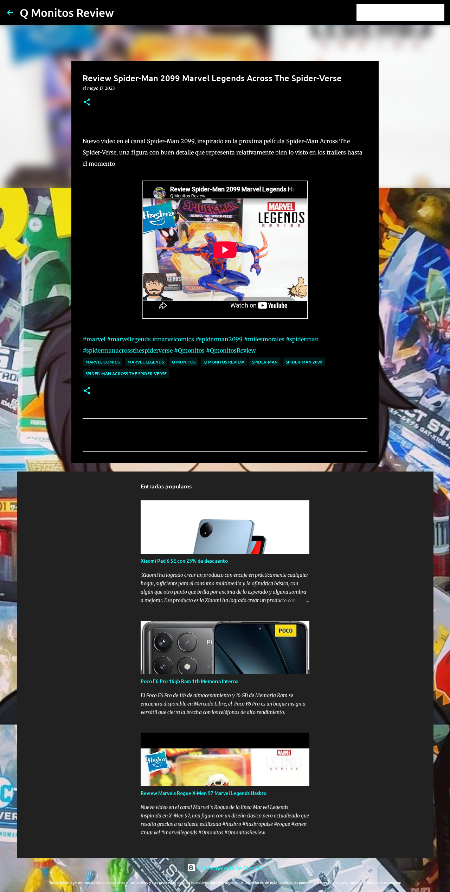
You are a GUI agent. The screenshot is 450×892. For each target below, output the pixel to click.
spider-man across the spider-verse (126, 374)
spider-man (265, 362)
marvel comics (102, 362)
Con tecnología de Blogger (229, 867)
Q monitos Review (224, 362)
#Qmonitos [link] (189, 350)
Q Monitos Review (67, 12)
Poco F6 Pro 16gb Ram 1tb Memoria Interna (189, 681)
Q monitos (183, 362)
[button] (87, 102)
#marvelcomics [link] (173, 339)
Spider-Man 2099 (304, 362)
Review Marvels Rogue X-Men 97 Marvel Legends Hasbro (203, 793)
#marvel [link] (94, 339)
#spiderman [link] (302, 339)
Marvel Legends (146, 362)
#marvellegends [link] (129, 339)
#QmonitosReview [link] (231, 350)
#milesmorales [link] (264, 339)
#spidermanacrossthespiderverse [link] (128, 350)
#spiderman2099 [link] (219, 339)
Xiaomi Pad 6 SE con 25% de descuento (184, 560)
